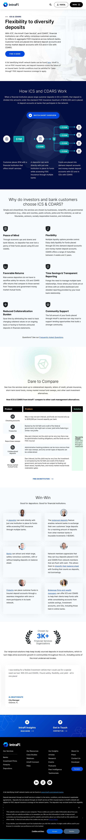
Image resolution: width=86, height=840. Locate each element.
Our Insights (53, 751)
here (49, 62)
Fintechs (10, 590)
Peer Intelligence (55, 769)
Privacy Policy (53, 819)
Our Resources (32, 751)
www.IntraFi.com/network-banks (52, 792)
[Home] (11, 5)
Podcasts (52, 766)
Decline (71, 831)
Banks (9, 554)
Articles (51, 755)
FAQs (29, 766)
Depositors (7, 768)
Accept (54, 831)
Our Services (8, 751)
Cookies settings (38, 831)
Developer (75, 762)
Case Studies (32, 755)
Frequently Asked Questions (51, 337)
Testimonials (53, 773)
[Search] (50, 4)
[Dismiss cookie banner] (79, 807)
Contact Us (75, 758)
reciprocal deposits (60, 520)
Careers (77, 769)
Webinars (30, 758)
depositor (12, 520)
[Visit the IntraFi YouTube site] (49, 782)
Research (52, 758)
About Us (75, 751)
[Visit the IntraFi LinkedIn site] (36, 782)
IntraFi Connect (33, 762)
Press (73, 755)
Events (51, 762)
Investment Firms (10, 761)
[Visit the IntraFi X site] (43, 782)
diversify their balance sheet (67, 566)
